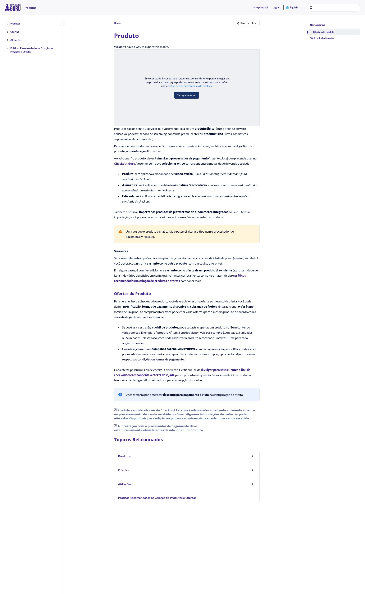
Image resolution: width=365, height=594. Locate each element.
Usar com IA (246, 23)
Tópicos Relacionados (322, 38)
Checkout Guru (124, 163)
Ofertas (14, 31)
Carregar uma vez (187, 95)
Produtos (30, 7)
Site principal (260, 7)
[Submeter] (311, 8)
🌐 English (292, 7)
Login (276, 7)
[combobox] (333, 7)
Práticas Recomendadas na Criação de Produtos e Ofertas (31, 50)
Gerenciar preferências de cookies (191, 85)
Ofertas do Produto (323, 31)
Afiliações (15, 40)
